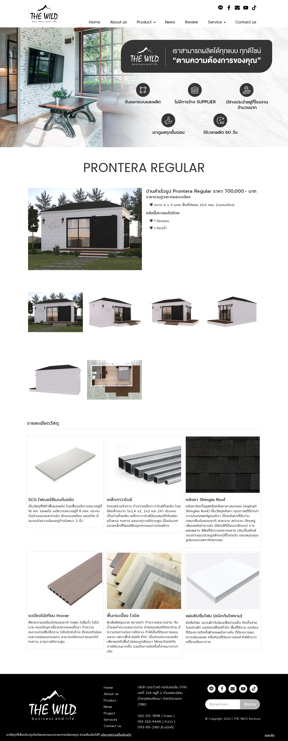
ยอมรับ (270, 735)
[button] (21, 87)
